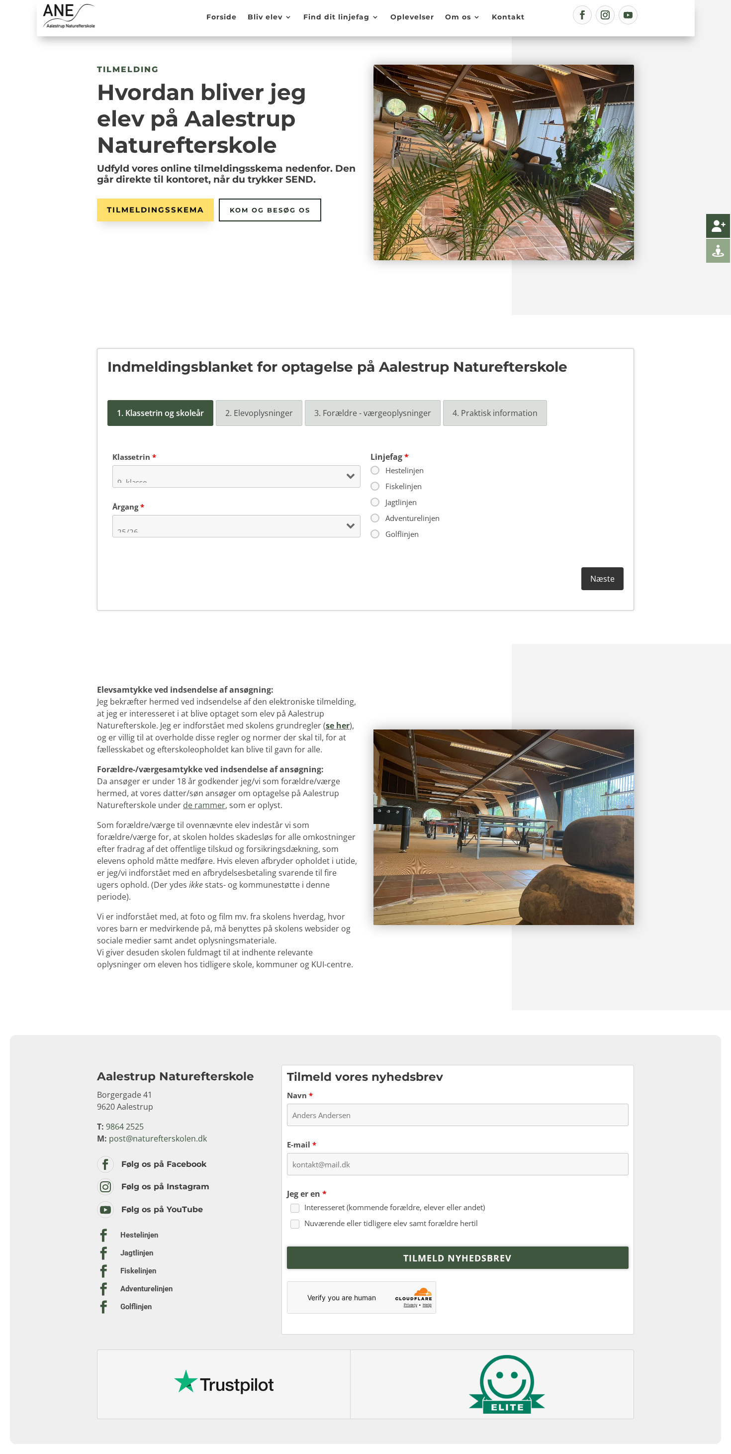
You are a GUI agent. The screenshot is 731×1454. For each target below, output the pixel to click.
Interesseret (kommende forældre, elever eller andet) (394, 1207)
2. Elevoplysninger (259, 413)
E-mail (301, 1144)
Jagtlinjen (401, 502)
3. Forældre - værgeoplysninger (372, 413)
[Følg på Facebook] (582, 14)
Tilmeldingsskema (155, 209)
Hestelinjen (404, 470)
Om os (458, 16)
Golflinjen (402, 534)
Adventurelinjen (412, 518)
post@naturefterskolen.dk (158, 1138)
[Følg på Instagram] (605, 14)
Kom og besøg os (270, 210)
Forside (221, 16)
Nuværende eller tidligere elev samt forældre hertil (391, 1223)
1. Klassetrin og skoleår (160, 413)
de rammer (204, 805)
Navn (300, 1095)
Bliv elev (265, 16)
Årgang (128, 507)
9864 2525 (125, 1126)
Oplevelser (412, 16)
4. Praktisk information (495, 413)
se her (338, 725)
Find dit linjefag (336, 16)
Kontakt (508, 16)
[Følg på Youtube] (628, 14)
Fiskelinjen (403, 486)
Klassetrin (134, 457)
